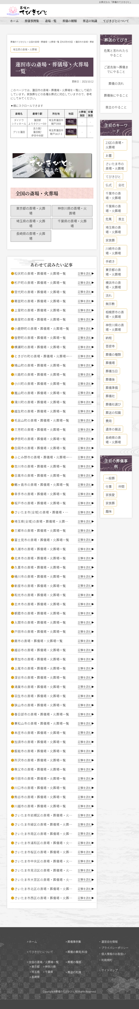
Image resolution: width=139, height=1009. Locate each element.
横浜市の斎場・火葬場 (113, 284)
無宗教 (110, 303)
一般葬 (110, 478)
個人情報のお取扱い (113, 954)
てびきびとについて (116, 21)
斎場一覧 (50, 21)
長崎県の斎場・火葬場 (30, 236)
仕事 (109, 486)
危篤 (109, 219)
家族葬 (110, 240)
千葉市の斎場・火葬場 (113, 195)
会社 (121, 185)
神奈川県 (50, 966)
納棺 (109, 338)
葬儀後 (110, 379)
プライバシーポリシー (114, 948)
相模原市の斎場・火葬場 (115, 314)
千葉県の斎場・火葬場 (72, 223)
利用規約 (106, 960)
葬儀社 (110, 396)
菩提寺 (110, 346)
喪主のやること (116, 107)
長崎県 (36, 977)
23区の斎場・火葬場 (115, 144)
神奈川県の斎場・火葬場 (72, 211)
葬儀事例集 (32, 21)
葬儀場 (110, 362)
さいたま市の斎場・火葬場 (115, 166)
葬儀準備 (112, 387)
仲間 (121, 486)
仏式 (109, 185)
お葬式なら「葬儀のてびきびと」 (115, 2)
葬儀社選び (113, 404)
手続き (110, 261)
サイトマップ (109, 970)
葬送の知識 (90, 21)
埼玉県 (36, 972)
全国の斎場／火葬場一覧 (44, 962)
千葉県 (49, 972)
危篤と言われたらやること (116, 52)
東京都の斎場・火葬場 (30, 211)
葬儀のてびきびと (65, 991)
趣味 (109, 511)
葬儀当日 (112, 371)
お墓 (109, 155)
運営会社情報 (109, 942)
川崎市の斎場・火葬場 (113, 250)
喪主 (121, 219)
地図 (71, 121)
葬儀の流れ (116, 83)
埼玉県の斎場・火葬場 (25, 49)
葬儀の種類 (69, 21)
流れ (109, 295)
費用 (109, 421)
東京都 (36, 966)
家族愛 (110, 494)
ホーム (14, 21)
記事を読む (84, 273)
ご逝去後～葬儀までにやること (116, 69)
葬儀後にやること (116, 95)
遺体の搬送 (113, 429)
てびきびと (113, 176)
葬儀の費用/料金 (77, 952)
